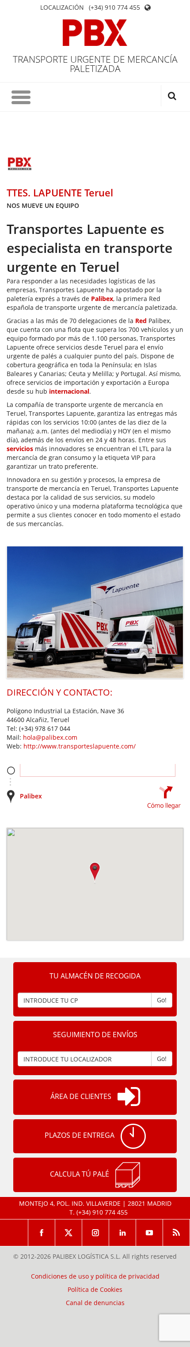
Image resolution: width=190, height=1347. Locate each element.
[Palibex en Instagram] (95, 1232)
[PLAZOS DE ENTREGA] (133, 1136)
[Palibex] (95, 32)
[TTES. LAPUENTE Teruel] (20, 164)
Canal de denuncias (95, 1303)
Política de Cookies (95, 1290)
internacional (69, 391)
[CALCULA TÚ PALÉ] (127, 1175)
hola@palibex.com (50, 737)
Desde (10, 770)
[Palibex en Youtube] (149, 1232)
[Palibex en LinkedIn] (122, 1232)
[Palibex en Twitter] (68, 1232)
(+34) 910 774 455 (114, 7)
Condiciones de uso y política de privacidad (95, 1276)
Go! (162, 1000)
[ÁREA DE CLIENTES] (129, 1097)
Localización (62, 7)
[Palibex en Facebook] (41, 1232)
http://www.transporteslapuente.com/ (79, 746)
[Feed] (176, 1232)
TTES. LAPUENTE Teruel (60, 192)
